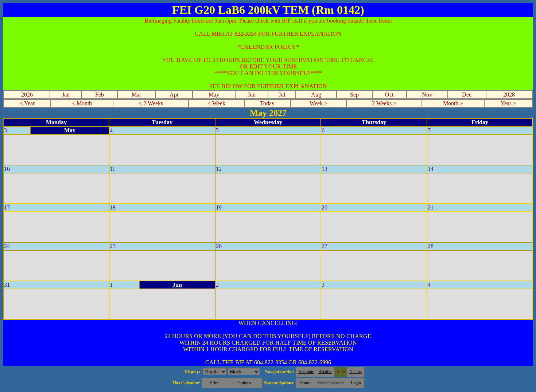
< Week (216, 103)
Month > (453, 103)
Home (304, 382)
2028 (509, 94)
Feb (99, 94)
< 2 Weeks (151, 103)
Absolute (306, 371)
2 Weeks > (384, 103)
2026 (27, 94)
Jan (66, 94)
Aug (316, 94)
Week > (318, 103)
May (214, 94)
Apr (174, 94)
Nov (427, 94)
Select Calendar (330, 382)
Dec (466, 94)
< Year (27, 103)
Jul (282, 94)
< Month (82, 103)
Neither (355, 371)
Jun (252, 94)
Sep (354, 94)
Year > (508, 103)
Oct (389, 94)
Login (356, 382)
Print (214, 382)
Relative (325, 371)
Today (267, 103)
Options (244, 382)
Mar (136, 94)
